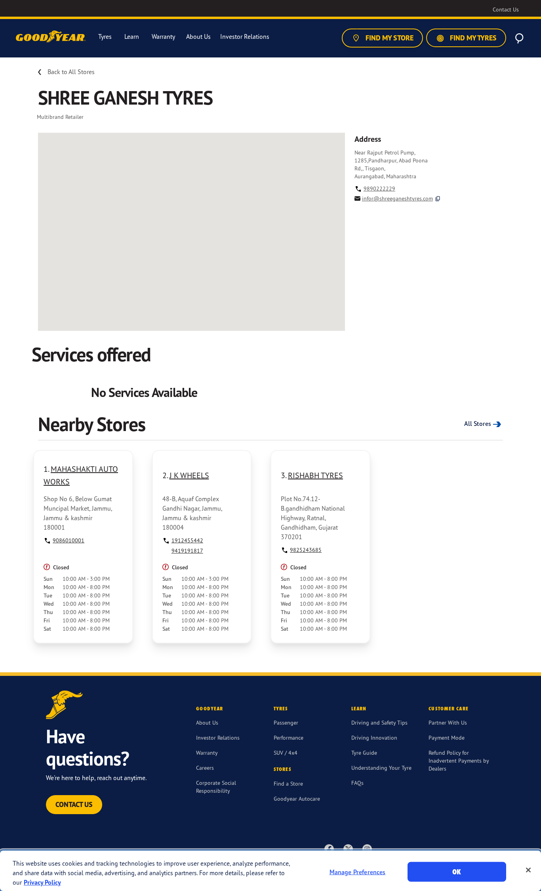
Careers (205, 767)
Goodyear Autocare (297, 798)
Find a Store (288, 783)
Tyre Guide (364, 752)
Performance (288, 737)
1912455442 (187, 540)
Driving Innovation (374, 737)
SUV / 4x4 (285, 752)
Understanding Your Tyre (381, 767)
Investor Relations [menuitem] (244, 36)
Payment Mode (447, 737)
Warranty (207, 752)
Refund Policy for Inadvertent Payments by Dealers (459, 760)
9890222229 (379, 188)
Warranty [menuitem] (163, 36)
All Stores (477, 423)
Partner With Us (448, 722)
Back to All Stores (71, 72)
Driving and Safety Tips (379, 722)
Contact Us (74, 804)
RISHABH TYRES (315, 475)
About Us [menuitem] (198, 36)
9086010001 (68, 540)
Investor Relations (218, 737)
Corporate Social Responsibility (216, 786)
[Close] (528, 870)
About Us (207, 722)
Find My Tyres (472, 37)
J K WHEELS (189, 475)
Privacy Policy (42, 882)
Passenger (286, 722)
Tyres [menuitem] (105, 36)
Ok (456, 871)
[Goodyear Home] (51, 37)
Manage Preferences (358, 872)
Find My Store (388, 37)
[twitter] (348, 848)
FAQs (357, 782)
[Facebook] (329, 848)
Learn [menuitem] (131, 36)
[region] (270, 871)
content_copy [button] (438, 198)
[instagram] (367, 848)
